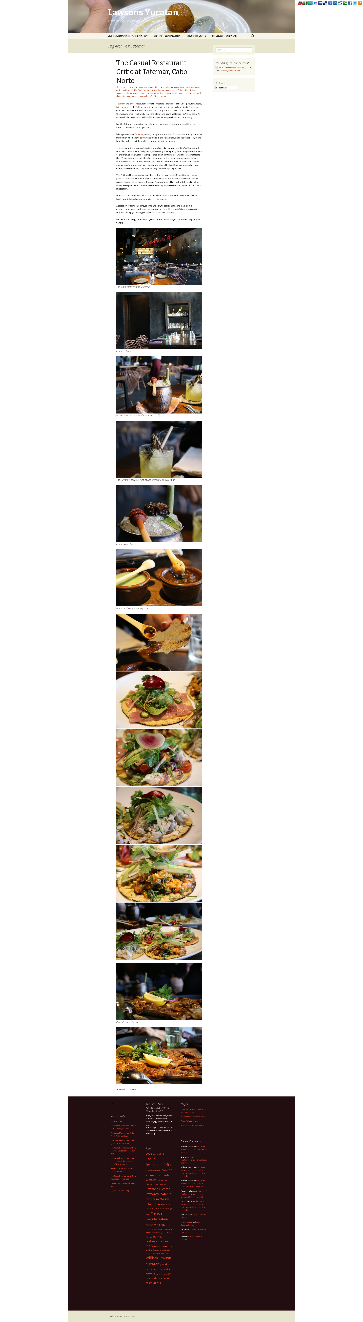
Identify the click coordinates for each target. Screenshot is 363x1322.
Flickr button (315, 3)
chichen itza (150, 1170)
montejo (167, 1225)
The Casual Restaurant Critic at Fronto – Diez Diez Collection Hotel (123, 1151)
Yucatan (153, 1264)
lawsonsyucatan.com (167, 90)
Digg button (320, 3)
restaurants (164, 1246)
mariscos (128, 93)
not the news (152, 1229)
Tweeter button (355, 3)
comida (158, 1170)
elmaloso (161, 1180)
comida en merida (129, 90)
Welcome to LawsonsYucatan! (167, 35)
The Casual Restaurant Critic (224, 35)
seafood (197, 93)
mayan (148, 1214)
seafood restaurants (162, 1250)
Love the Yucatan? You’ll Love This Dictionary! (128, 35)
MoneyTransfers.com (231, 70)
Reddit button (340, 3)
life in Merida (182, 90)
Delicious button (325, 3)
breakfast (160, 1154)
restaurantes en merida (182, 93)
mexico (160, 93)
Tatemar (126, 96)
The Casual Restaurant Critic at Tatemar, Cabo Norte (151, 72)
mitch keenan (186, 1222)
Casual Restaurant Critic (148, 87)
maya (170, 1209)
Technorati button (345, 3)
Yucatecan (158, 1274)
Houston (163, 1184)
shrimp (119, 96)
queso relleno (166, 1233)
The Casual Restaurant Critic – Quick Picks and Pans (194, 1149)
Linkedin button (335, 3)
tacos (158, 1253)
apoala (166, 87)
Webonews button (330, 3)
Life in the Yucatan (159, 1204)
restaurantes (154, 1236)
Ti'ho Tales (164, 1253)
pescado (167, 93)
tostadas (135, 96)
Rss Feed (360, 3)
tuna (141, 96)
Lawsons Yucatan (150, 90)
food (140, 90)
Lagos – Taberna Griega (120, 1190)
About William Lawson (196, 35)
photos (148, 1233)
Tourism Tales (116, 1121)
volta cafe (148, 96)
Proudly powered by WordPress (121, 1316)
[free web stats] (112, 1103)
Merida (136, 93)
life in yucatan (153, 1208)
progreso (156, 1232)
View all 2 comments (127, 1089)
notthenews (165, 1229)
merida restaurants (148, 93)
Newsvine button (305, 3)
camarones (179, 87)
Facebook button (350, 3)
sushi (153, 1253)
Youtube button (300, 3)
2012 (149, 1153)
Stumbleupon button (310, 3)
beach (154, 1154)
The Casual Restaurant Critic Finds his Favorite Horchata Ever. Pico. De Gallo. (122, 1161)
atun (171, 87)
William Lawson (160, 96)
